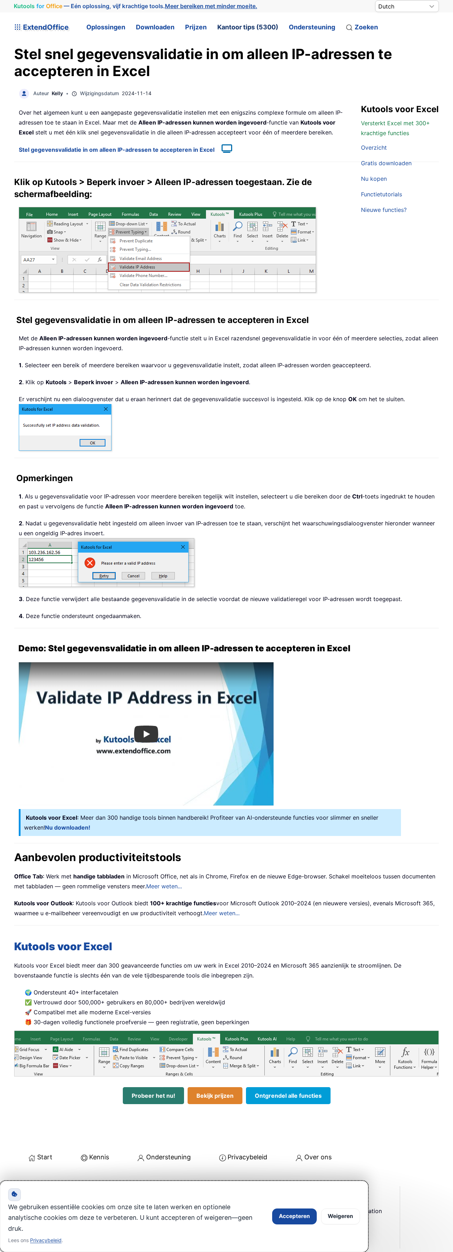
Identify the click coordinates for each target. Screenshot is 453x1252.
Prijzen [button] (196, 27)
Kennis (99, 1157)
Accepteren (294, 1216)
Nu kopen (374, 178)
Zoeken (366, 27)
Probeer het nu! (153, 1095)
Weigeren (340, 1216)
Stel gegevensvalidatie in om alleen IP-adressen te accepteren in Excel (116, 149)
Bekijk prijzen (215, 1095)
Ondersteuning (312, 27)
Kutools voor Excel (63, 946)
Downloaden (155, 27)
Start (44, 1157)
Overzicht (374, 147)
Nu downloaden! (67, 827)
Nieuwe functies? (384, 209)
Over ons (318, 1157)
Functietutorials (381, 194)
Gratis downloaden (386, 163)
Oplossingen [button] (105, 27)
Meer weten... (164, 886)
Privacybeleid (247, 1157)
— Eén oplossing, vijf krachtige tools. (135, 6)
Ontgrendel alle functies (288, 1095)
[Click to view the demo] (223, 149)
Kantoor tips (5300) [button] (247, 27)
